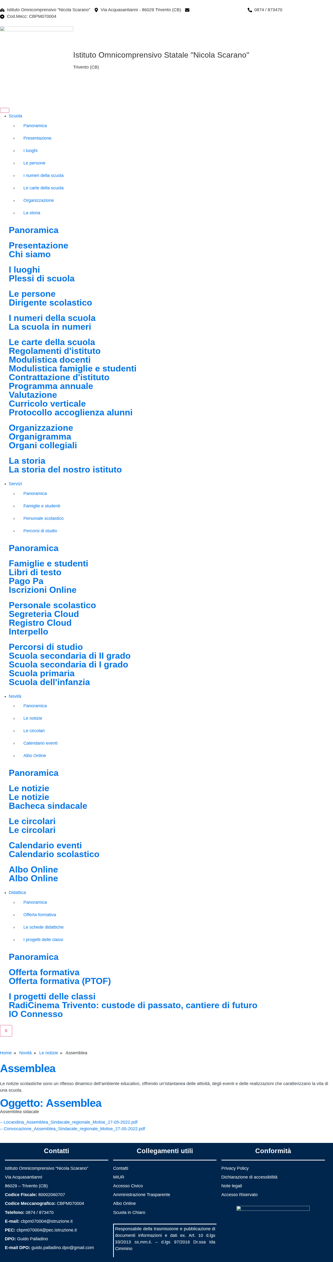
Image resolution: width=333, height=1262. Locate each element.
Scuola (15, 115)
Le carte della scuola (43, 187)
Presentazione (37, 138)
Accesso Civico (128, 1185)
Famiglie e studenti (41, 505)
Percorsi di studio (40, 530)
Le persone (34, 163)
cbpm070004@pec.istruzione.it (47, 1230)
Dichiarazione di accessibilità (249, 1177)
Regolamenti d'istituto (55, 351)
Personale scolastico (43, 518)
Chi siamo (30, 254)
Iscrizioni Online (43, 590)
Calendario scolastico (54, 854)
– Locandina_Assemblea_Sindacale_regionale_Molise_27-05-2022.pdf (68, 1122)
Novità (15, 696)
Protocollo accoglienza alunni (71, 412)
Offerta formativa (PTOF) (60, 981)
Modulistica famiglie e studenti (73, 368)
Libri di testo (35, 572)
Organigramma (40, 436)
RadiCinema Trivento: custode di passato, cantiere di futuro (133, 1005)
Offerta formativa (39, 914)
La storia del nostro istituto (65, 469)
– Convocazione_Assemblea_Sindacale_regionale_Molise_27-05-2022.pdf (72, 1128)
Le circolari (34, 730)
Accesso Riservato (239, 1194)
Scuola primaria (42, 673)
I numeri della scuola (43, 175)
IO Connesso (36, 1014)
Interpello (28, 631)
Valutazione (33, 395)
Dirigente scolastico (50, 303)
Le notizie (32, 718)
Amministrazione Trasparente (141, 1194)
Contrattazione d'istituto (59, 377)
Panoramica (35, 125)
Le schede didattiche (43, 927)
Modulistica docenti (50, 360)
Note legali (231, 1185)
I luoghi (30, 150)
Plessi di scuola (42, 278)
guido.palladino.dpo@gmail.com (62, 1247)
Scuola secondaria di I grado (68, 664)
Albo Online (34, 755)
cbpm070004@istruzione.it (218, 9)
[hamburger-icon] (4, 110)
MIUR (118, 1177)
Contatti (120, 1168)
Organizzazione (38, 200)
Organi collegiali (43, 445)
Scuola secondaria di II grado (70, 656)
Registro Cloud (40, 623)
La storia (31, 212)
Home (6, 1052)
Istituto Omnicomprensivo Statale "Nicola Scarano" (161, 55)
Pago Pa (26, 581)
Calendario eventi (40, 743)
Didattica (17, 892)
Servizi (15, 483)
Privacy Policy (235, 1168)
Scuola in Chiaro (129, 1212)
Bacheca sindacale (48, 806)
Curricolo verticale (47, 404)
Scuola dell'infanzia (49, 682)
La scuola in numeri (50, 327)
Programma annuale (51, 386)
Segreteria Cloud (44, 614)
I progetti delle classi (43, 939)
